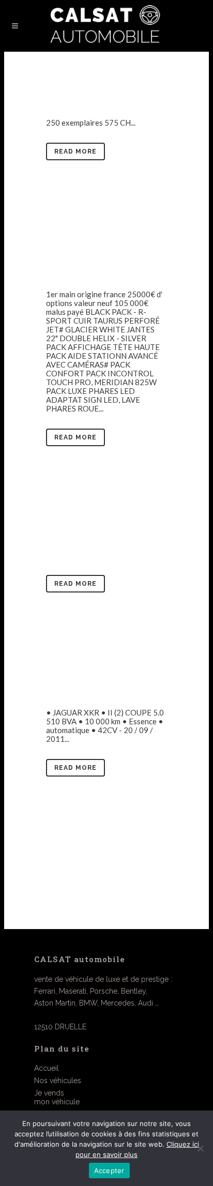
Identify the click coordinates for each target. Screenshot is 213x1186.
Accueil (46, 1068)
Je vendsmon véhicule (57, 1097)
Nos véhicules (57, 1080)
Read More (75, 151)
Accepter (109, 1170)
